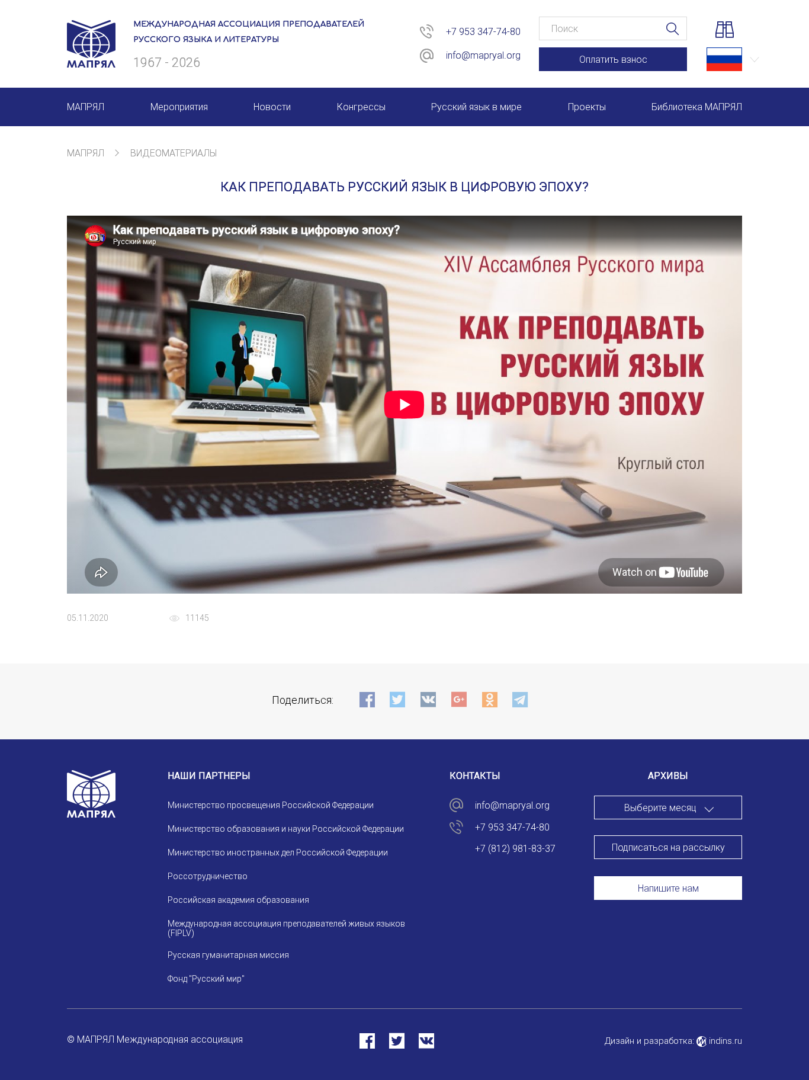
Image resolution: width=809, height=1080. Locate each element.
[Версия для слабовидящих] (724, 31)
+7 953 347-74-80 (483, 31)
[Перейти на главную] (91, 60)
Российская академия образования (238, 900)
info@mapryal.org (483, 55)
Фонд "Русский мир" (206, 978)
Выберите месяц (660, 807)
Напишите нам (668, 888)
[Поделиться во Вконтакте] (426, 1040)
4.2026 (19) (668, 912)
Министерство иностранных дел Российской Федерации (278, 852)
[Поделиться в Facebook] (367, 1040)
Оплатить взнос (613, 59)
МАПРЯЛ (85, 153)
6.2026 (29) (668, 865)
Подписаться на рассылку (668, 847)
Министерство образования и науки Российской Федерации (286, 829)
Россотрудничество (208, 876)
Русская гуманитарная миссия (228, 955)
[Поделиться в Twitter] (397, 1040)
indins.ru (724, 1041)
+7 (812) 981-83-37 (515, 848)
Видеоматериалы (173, 153)
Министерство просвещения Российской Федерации (271, 805)
